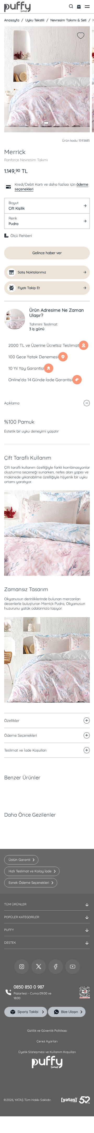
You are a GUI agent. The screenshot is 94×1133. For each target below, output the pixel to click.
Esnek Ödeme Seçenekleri (29, 882)
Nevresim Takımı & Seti (67, 20)
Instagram (21, 966)
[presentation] (47, 558)
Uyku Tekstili (34, 20)
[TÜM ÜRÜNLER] (47, 908)
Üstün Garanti (19, 859)
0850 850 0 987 (29, 987)
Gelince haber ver (47, 253)
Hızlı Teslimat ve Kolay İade (30, 871)
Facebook (55, 966)
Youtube (72, 966)
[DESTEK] (47, 946)
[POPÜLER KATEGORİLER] (47, 921)
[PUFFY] (47, 934)
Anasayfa (11, 20)
